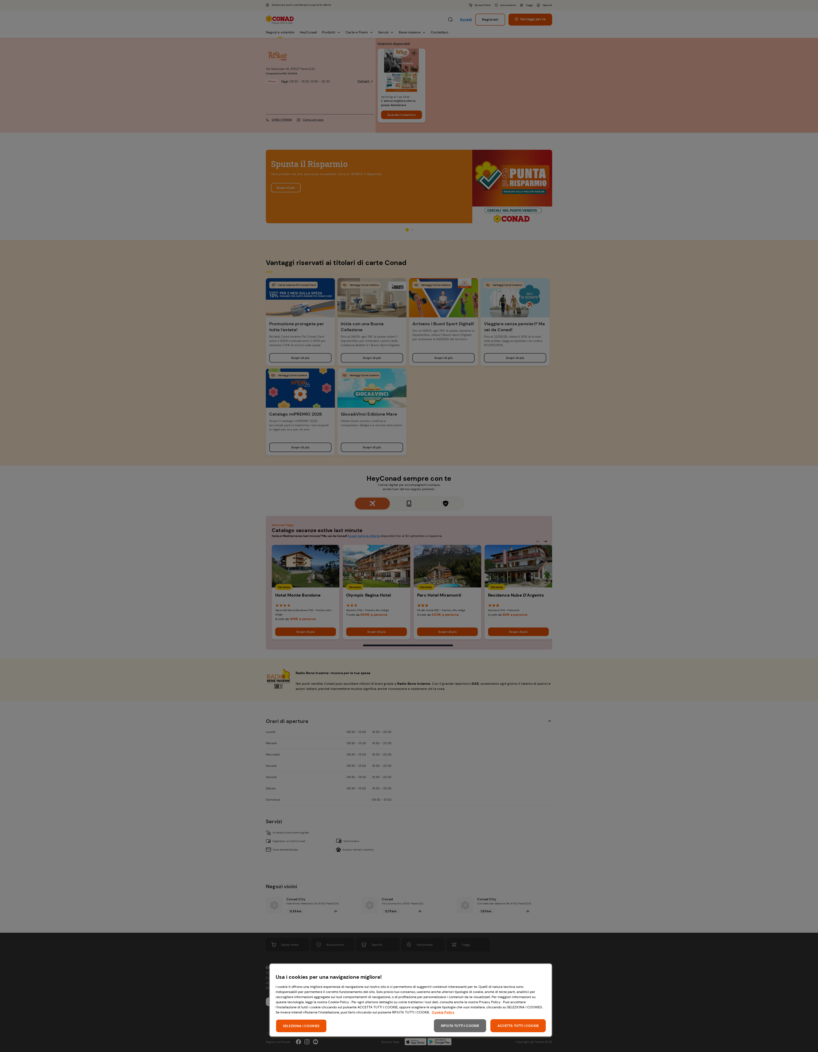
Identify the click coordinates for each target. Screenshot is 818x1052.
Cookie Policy (443, 1012)
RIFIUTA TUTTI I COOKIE (460, 1025)
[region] (410, 1000)
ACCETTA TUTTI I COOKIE (518, 1025)
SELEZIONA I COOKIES (301, 1026)
